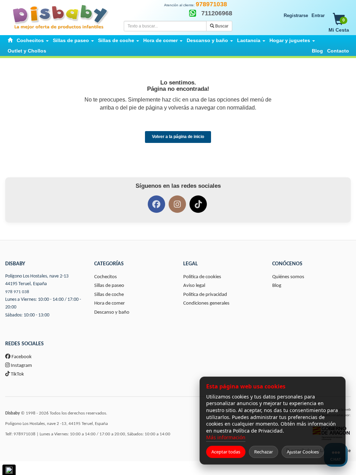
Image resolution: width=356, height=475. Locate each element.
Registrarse (296, 15)
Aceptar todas (225, 452)
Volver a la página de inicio (178, 136)
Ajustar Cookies (303, 452)
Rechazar (263, 452)
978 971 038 (17, 292)
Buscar (221, 26)
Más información (225, 437)
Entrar (318, 15)
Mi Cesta (339, 25)
